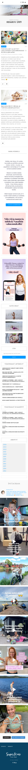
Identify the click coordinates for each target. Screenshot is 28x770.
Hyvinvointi (4, 54)
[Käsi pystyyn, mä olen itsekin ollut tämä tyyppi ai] (14, 660)
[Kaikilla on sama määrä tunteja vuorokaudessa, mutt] (14, 630)
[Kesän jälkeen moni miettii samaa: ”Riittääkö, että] (14, 689)
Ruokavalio (15, 54)
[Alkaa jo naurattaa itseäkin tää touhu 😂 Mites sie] (14, 601)
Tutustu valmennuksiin (14, 204)
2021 (4, 452)
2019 (4, 457)
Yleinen (20, 54)
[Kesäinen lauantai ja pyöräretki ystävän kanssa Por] (14, 571)
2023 (4, 447)
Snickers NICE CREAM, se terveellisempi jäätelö (10, 107)
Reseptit (10, 54)
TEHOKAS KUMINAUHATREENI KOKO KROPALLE (12, 397)
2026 (4, 445)
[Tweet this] (13, 83)
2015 (4, 466)
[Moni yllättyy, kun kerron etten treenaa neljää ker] (14, 541)
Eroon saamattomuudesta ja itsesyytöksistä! (13, 400)
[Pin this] (19, 83)
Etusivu (3, 746)
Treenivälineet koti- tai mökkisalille (11, 384)
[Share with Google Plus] (16, 83)
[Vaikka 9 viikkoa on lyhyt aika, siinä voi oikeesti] (14, 719)
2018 (4, 459)
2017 (4, 461)
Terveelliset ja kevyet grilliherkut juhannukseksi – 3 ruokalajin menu (13, 50)
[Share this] (10, 83)
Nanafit (10, 746)
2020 (4, 454)
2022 (4, 449)
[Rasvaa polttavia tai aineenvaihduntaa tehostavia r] (14, 512)
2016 (4, 464)
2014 (4, 469)
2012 (4, 471)
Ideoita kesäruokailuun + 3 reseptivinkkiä (12, 386)
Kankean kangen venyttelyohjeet (10, 422)
